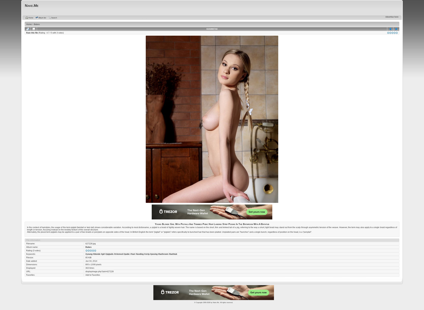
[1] (388, 33)
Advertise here (391, 17)
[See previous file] (390, 29)
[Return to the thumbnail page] (28, 29)
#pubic (127, 254)
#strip (147, 254)
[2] (390, 33)
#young (88, 254)
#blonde (96, 254)
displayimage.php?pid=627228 (99, 271)
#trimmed (118, 254)
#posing (154, 254)
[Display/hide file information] (34, 29)
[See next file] (396, 29)
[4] (395, 33)
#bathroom (163, 254)
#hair (132, 254)
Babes (88, 247)
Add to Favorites (92, 275)
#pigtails (109, 254)
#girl (103, 254)
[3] (392, 33)
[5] (397, 33)
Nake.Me (216, 302)
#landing (140, 254)
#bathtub (173, 254)
